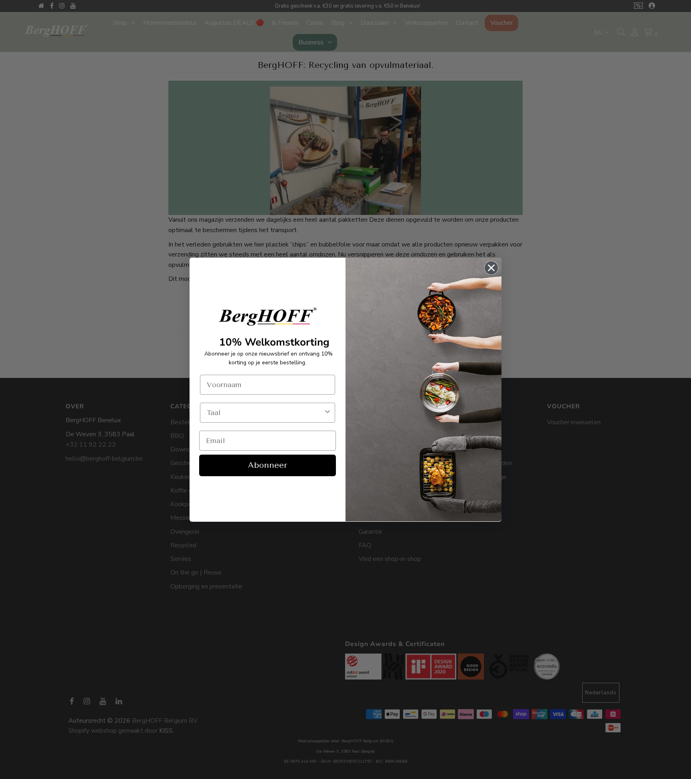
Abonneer (267, 465)
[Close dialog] (491, 268)
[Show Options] (328, 412)
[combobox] (265, 412)
